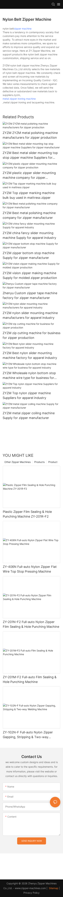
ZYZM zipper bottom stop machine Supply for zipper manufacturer (28, 255)
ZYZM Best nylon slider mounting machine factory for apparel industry (30, 355)
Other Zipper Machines (17, 461)
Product (52, 461)
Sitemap (53, 888)
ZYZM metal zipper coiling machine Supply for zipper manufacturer (29, 415)
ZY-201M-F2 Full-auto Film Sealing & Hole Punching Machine (30, 679)
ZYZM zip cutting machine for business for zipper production (31, 335)
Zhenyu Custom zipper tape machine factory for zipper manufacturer (30, 295)
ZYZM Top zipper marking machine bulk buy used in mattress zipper (29, 195)
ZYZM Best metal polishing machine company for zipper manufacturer (29, 215)
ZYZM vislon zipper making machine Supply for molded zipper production (30, 275)
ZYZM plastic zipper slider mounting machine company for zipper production (29, 175)
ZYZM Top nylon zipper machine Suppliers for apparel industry (27, 395)
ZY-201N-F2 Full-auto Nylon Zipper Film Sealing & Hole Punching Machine (31, 624)
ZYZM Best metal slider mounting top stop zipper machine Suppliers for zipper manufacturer (30, 155)
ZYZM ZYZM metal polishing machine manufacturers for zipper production (30, 135)
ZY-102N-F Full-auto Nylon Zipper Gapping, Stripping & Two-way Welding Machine (28, 734)
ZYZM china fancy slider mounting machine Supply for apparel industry (29, 235)
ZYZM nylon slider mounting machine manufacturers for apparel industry (30, 315)
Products (39, 461)
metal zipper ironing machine (19, 98)
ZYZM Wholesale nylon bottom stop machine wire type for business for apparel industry (29, 375)
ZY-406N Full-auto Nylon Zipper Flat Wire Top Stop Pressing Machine (30, 569)
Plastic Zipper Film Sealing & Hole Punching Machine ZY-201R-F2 (27, 514)
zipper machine (22, 28)
